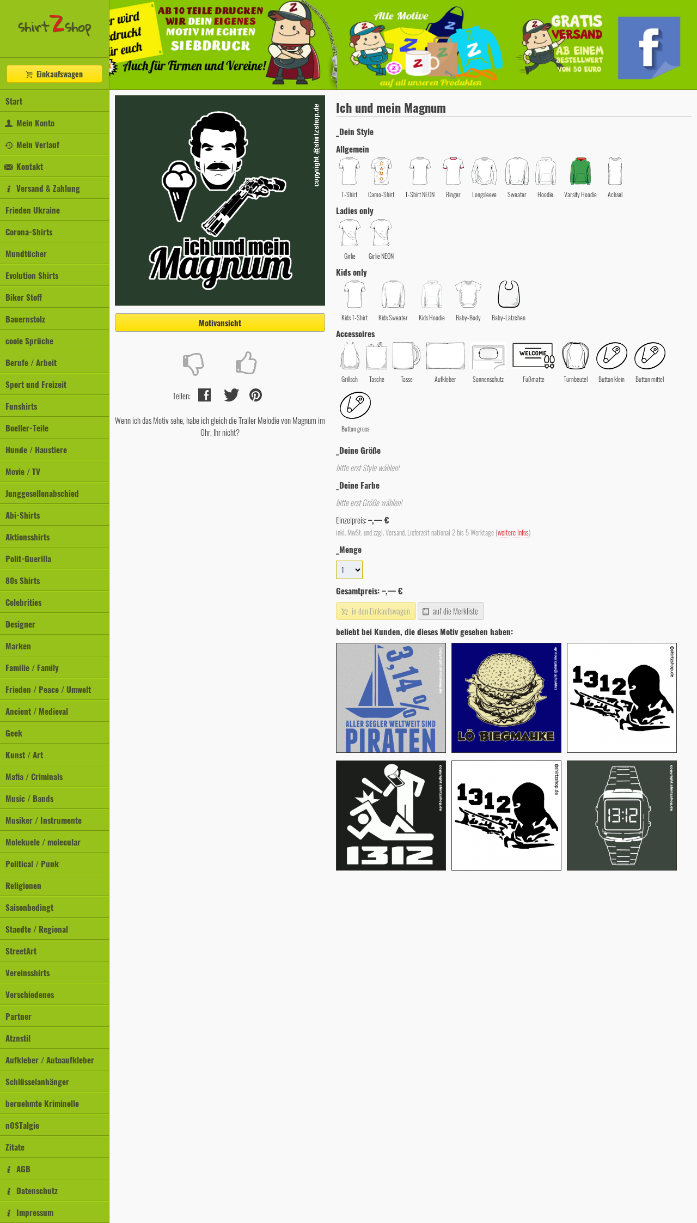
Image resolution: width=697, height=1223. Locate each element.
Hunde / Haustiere (36, 449)
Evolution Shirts (31, 275)
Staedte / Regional (36, 929)
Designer (20, 624)
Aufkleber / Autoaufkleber (49, 1060)
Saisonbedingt (29, 907)
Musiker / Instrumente (43, 820)
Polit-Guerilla (28, 558)
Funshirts (21, 406)
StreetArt (20, 951)
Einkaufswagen (58, 74)
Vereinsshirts (27, 972)
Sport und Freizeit (35, 384)
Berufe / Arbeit (31, 362)
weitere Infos (513, 532)
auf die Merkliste (454, 611)
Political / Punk (32, 863)
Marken (18, 646)
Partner (18, 1016)
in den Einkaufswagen (380, 611)
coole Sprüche (29, 340)
